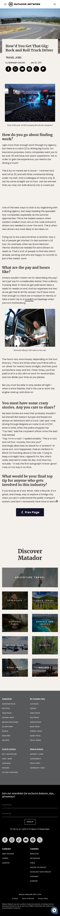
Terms (34, 477)
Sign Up (49, 469)
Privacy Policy (46, 477)
